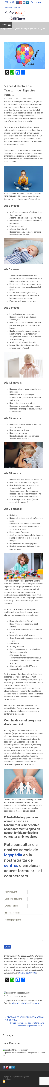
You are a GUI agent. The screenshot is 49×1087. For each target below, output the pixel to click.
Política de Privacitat (27, 973)
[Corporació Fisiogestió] (12, 15)
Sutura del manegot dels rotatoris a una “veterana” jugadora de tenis (27, 1024)
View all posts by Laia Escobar (26, 1003)
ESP (6, 2)
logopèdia (13, 855)
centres (11, 865)
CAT (12, 2)
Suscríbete (36, 2)
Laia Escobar (27, 99)
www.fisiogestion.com (12, 7)
